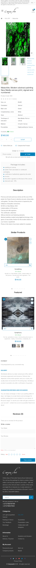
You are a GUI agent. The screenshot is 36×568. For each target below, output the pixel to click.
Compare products (8, 550)
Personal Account (8, 548)
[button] (33, 11)
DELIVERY (4, 370)
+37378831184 (9, 506)
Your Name (4, 428)
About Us (5, 536)
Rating (2, 454)
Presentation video (23, 522)
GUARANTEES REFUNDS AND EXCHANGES (14, 390)
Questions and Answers (25, 536)
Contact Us (21, 538)
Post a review (28, 460)
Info (32, 2)
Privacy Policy (18, 561)
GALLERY (7, 18)
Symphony (18, 332)
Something (18, 269)
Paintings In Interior (8, 519)
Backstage (6, 525)
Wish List (20, 548)
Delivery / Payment (8, 538)
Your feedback (7, 522)
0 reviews (14, 98)
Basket (20, 550)
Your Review (4, 436)
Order (28, 154)
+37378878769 (9, 504)
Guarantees (21, 519)
